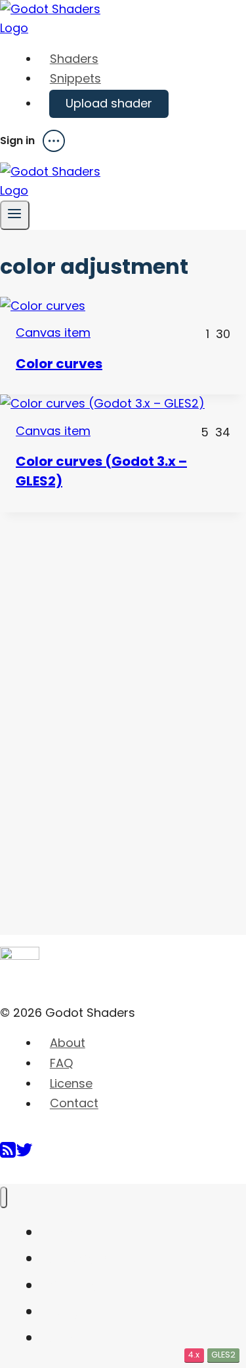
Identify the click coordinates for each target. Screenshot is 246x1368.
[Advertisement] (98, 708)
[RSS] (8, 1155)
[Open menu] (15, 215)
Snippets (75, 78)
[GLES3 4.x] (123, 306)
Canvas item (53, 332)
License (71, 1083)
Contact (74, 1103)
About (67, 1043)
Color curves (59, 363)
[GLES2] (123, 403)
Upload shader (109, 103)
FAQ (61, 1063)
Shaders (74, 58)
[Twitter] (24, 1155)
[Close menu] (3, 1197)
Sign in (17, 141)
